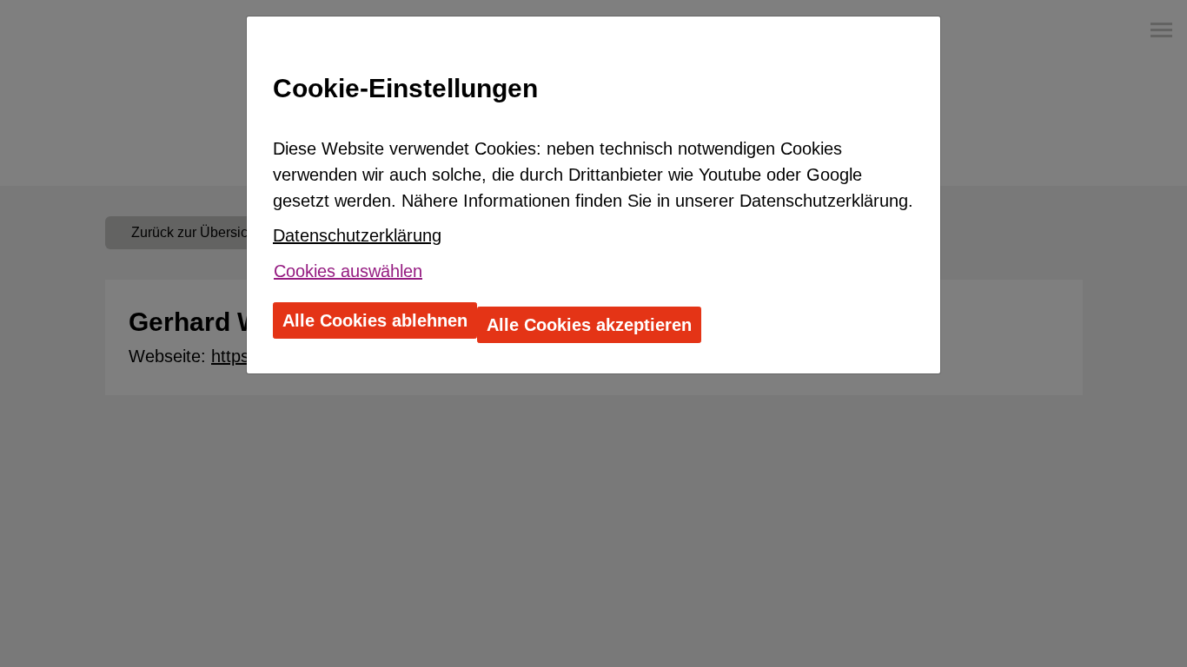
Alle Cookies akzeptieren (589, 324)
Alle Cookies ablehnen (375, 320)
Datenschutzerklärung (357, 235)
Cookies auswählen (348, 271)
